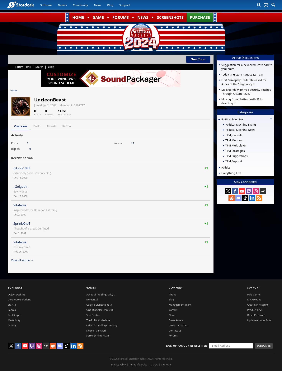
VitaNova (19, 205)
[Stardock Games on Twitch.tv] (248, 191)
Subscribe (264, 345)
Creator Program (178, 325)
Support (124, 5)
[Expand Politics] (219, 168)
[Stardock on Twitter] (228, 191)
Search (39, 66)
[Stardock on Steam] (262, 191)
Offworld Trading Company (101, 325)
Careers (173, 310)
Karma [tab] (66, 126)
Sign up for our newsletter (186, 345)
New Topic (198, 59)
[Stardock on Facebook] (235, 191)
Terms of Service (138, 364)
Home (13, 90)
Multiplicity (14, 320)
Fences (12, 310)
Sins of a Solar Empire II (99, 310)
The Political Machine (98, 320)
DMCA (154, 364)
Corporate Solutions (19, 299)
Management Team (180, 304)
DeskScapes (14, 315)
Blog (110, 5)
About (172, 294)
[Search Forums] (273, 5)
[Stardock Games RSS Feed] (259, 198)
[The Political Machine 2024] (141, 37)
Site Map (166, 364)
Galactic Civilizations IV (99, 304)
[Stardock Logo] (20, 4)
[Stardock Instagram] (255, 191)
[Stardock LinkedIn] (252, 198)
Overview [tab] (20, 126)
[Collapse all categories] (271, 118)
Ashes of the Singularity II (100, 294)
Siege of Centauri (96, 330)
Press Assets (176, 320)
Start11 (12, 304)
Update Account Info (259, 320)
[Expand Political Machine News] (223, 130)
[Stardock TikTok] (245, 198)
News (97, 5)
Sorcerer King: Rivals (97, 335)
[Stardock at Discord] (238, 198)
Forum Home (23, 66)
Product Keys (254, 310)
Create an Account (257, 304)
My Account (254, 299)
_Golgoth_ (20, 186)
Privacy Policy (118, 364)
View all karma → (22, 260)
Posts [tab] (36, 126)
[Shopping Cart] (266, 5)
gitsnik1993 (21, 168)
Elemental (92, 299)
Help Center (254, 294)
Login (51, 66)
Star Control (93, 315)
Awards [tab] (51, 126)
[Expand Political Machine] (219, 119)
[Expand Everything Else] (219, 173)
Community (80, 5)
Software (46, 5)
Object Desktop (17, 294)
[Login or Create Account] (259, 5)
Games (62, 5)
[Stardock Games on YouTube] (241, 191)
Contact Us (175, 330)
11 (132, 143)
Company (176, 287)
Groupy (12, 325)
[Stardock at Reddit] (231, 198)
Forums (173, 335)
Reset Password (256, 315)
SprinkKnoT (21, 223)
